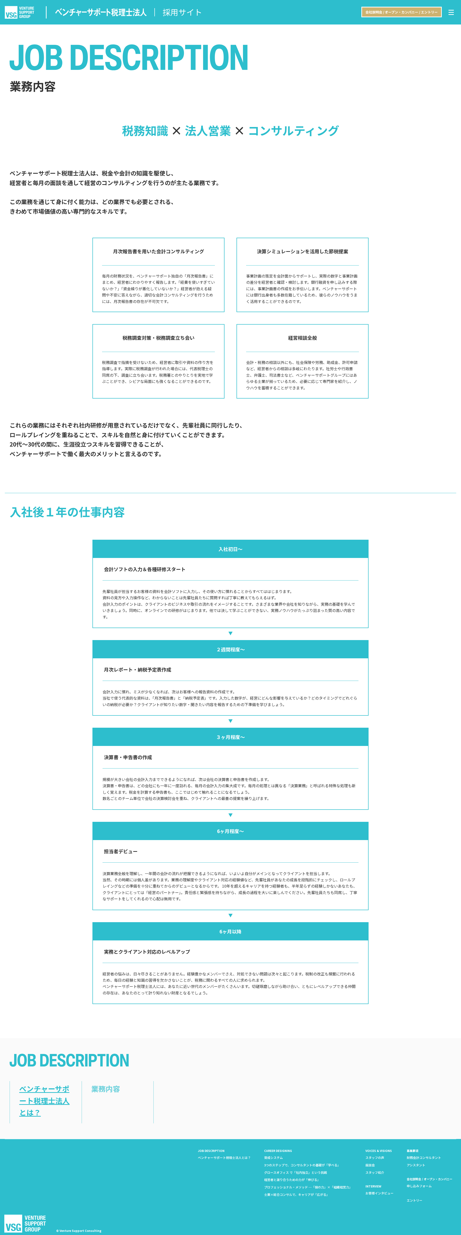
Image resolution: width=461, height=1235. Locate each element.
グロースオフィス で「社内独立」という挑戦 (295, 1172)
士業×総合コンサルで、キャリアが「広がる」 (296, 1194)
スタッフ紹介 (374, 1172)
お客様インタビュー (379, 1193)
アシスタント (416, 1165)
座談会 (370, 1165)
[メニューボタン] (451, 12)
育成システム (273, 1157)
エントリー (414, 1200)
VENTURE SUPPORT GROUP (19, 12)
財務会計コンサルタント (424, 1157)
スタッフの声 (374, 1157)
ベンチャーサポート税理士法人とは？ (44, 1100)
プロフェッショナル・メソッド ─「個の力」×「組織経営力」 (308, 1187)
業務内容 (105, 1088)
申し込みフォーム (419, 1186)
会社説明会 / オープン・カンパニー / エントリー (401, 12)
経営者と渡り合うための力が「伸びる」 (292, 1179)
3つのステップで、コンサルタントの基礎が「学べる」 (302, 1165)
